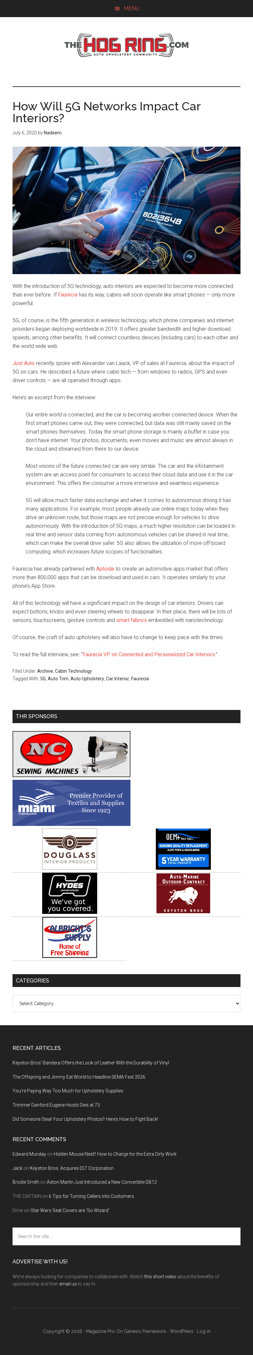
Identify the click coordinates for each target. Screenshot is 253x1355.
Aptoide (105, 569)
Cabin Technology (73, 671)
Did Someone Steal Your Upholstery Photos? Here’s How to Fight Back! (85, 1119)
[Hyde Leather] (69, 912)
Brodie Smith (26, 1182)
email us (68, 1283)
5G (43, 678)
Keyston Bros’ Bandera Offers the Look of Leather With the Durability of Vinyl (91, 1062)
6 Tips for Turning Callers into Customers (91, 1196)
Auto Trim (58, 678)
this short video (160, 1276)
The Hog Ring (126, 45)
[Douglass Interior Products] (69, 868)
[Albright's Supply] (69, 956)
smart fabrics (131, 620)
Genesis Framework (145, 1331)
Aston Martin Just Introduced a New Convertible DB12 (102, 1182)
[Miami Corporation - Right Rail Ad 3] (71, 824)
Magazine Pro (100, 1331)
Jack (17, 1168)
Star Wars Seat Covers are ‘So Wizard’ (70, 1210)
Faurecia (67, 295)
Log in (204, 1331)
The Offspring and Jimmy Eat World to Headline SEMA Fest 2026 (79, 1077)
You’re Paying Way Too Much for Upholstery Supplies (68, 1090)
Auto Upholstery (87, 678)
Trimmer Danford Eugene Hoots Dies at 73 (56, 1105)
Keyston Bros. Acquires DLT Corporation (72, 1168)
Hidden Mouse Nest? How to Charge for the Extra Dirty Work (115, 1154)
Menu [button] (131, 8)
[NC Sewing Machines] (71, 775)
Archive (45, 671)
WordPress (181, 1331)
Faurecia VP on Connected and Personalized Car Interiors (149, 654)
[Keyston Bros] (183, 912)
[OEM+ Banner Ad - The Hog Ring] (183, 868)
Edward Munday (29, 1154)
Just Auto (24, 363)
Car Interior (117, 678)
